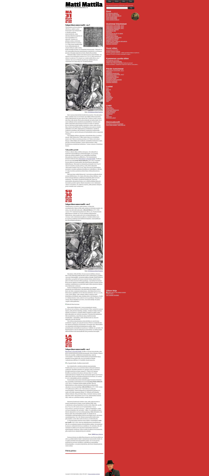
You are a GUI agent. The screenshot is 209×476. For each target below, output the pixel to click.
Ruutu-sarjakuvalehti (111, 17)
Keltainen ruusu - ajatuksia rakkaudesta (116, 41)
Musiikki (108, 93)
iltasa (107, 115)
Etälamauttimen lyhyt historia (113, 37)
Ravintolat (108, 96)
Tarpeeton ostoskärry (111, 44)
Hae (131, 7)
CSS (107, 88)
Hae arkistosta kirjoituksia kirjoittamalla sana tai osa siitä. (119, 5)
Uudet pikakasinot (111, 111)
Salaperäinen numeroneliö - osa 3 (77, 24)
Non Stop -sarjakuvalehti (112, 14)
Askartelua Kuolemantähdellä (114, 61)
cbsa (93, 434)
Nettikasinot (109, 114)
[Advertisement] (124, 207)
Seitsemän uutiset (111, 118)
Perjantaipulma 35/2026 (112, 29)
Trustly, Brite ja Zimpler (112, 42)
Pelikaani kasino (110, 112)
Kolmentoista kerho (111, 35)
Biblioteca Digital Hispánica (96, 112)
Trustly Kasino (110, 108)
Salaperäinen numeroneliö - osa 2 (77, 204)
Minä (123, 1)
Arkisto (116, 1)
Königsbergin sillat (111, 31)
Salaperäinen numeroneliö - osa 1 (77, 349)
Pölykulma (109, 32)
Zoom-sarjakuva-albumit (112, 19)
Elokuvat (108, 89)
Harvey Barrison (99, 434)
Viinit (107, 101)
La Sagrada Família (90, 158)
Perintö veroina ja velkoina (113, 51)
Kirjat (107, 91)
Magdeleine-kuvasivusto (112, 73)
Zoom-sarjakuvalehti (111, 18)
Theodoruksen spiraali (112, 36)
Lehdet (108, 92)
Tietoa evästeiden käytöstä (94, 474)
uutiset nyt (109, 116)
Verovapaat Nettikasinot (112, 110)
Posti (130, 1)
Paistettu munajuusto (111, 81)
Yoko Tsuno (109, 107)
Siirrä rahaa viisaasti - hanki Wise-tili (115, 125)
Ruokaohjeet (109, 97)
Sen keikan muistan (112, 295)
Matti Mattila (83, 4)
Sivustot (108, 100)
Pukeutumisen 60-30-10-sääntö (114, 33)
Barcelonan (82, 158)
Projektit (108, 94)
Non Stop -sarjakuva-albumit (113, 15)
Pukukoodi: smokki (111, 78)
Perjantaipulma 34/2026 (112, 38)
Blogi (109, 1)
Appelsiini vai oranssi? (112, 40)
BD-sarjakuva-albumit (112, 13)
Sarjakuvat (109, 98)
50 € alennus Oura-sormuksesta (114, 123)
